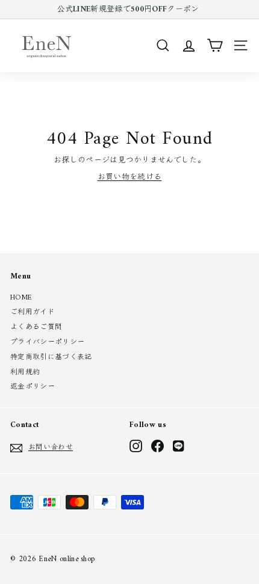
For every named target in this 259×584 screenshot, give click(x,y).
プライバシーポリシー (47, 342)
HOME (21, 298)
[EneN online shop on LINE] (179, 446)
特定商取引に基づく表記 (51, 357)
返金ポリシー (32, 387)
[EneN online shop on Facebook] (157, 446)
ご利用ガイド (32, 312)
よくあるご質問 (36, 327)
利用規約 (25, 372)
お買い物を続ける (130, 177)
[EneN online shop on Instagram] (136, 446)
